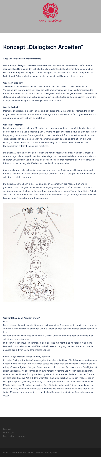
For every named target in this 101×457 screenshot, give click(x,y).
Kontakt (7, 429)
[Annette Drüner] (50, 13)
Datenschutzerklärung (14, 436)
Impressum (8, 432)
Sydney (53, 452)
